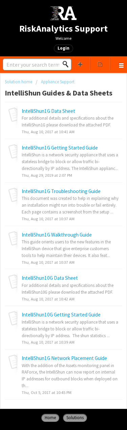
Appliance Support (58, 82)
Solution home (19, 82)
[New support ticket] (80, 64)
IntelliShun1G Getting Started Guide (60, 147)
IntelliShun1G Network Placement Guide (64, 358)
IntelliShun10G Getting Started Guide (61, 314)
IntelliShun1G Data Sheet (48, 111)
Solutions (75, 417)
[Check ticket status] (100, 64)
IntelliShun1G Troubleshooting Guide (61, 191)
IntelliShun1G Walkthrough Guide (57, 234)
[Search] (67, 64)
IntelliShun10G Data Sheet (50, 278)
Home (50, 417)
